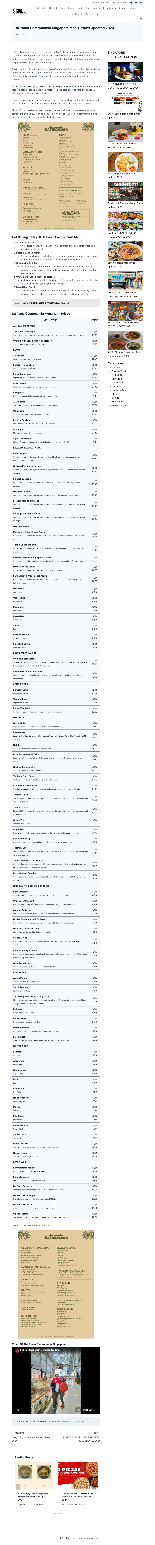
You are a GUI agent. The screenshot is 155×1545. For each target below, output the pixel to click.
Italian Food (117, 386)
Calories (116, 367)
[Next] (94, 1487)
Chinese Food (119, 371)
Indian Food (117, 382)
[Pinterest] (141, 2)
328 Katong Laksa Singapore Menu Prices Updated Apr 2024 (33, 1496)
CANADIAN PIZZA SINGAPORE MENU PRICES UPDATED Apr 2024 (77, 1496)
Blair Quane (24, 1505)
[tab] (52, 1513)
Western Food (119, 405)
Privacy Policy (122, 2)
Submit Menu (105, 2)
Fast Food (117, 379)
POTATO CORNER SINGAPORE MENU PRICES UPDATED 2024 (81, 1437)
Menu (115, 394)
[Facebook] (131, 2)
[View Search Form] (141, 19)
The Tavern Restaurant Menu (36, 1225)
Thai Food (117, 401)
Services (116, 398)
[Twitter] (136, 2)
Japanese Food (119, 390)
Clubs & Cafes (119, 375)
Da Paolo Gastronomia (73, 1421)
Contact (114, 2)
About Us (96, 2)
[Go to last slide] (18, 1487)
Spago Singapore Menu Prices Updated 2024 (31, 1437)
